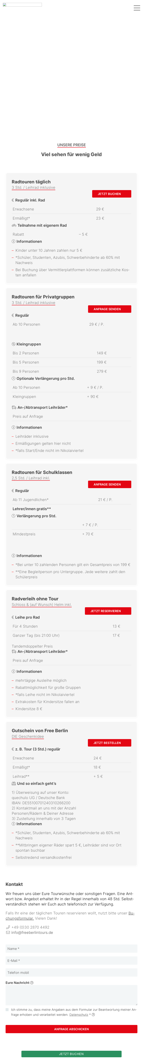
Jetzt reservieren (106, 611)
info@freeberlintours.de (32, 932)
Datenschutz (78, 1015)
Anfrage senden (108, 309)
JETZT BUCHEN (71, 1054)
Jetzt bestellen (107, 743)
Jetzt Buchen (110, 194)
